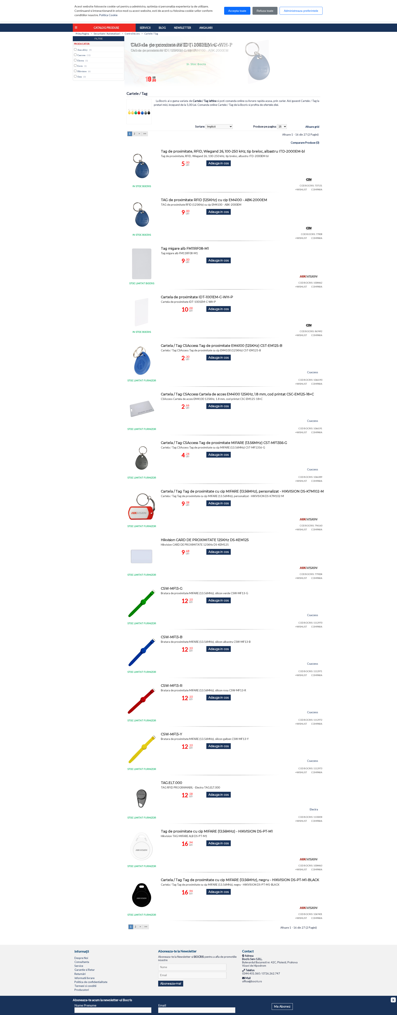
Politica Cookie (108, 15)
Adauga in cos (218, 163)
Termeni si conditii (85, 986)
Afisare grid (312, 126)
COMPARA (316, 189)
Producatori (81, 989)
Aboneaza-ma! (170, 983)
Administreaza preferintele (301, 10)
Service (78, 965)
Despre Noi (81, 958)
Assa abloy (82, 50)
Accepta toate (237, 10)
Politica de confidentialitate (90, 982)
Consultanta (81, 962)
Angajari (206, 27)
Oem (79, 76)
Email (162, 1005)
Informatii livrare (84, 978)
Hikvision (82, 71)
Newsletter (182, 27)
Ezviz (80, 66)
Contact (248, 951)
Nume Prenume (85, 1005)
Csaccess (81, 55)
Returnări (80, 974)
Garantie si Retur (84, 969)
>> (144, 133)
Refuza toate (265, 10)
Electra (80, 60)
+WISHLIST (301, 189)
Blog (162, 27)
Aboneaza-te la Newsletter (177, 951)
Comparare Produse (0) (305, 142)
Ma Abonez (282, 1006)
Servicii (145, 27)
